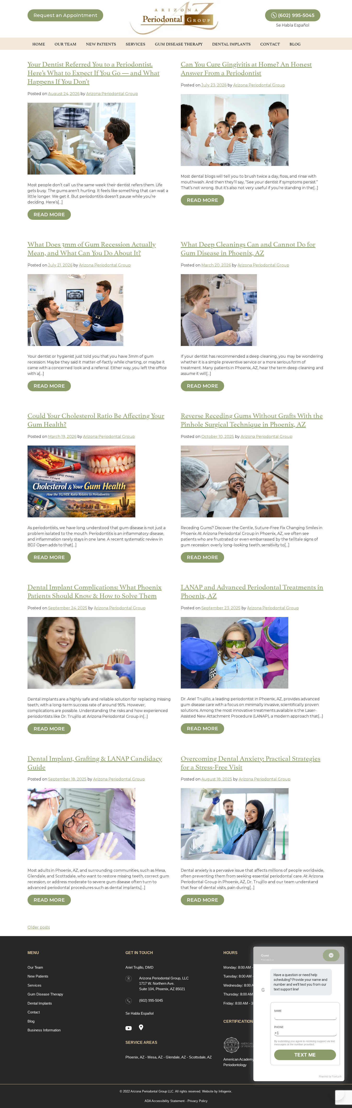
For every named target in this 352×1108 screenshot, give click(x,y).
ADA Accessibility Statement (165, 1101)
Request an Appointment (65, 15)
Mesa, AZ (155, 1057)
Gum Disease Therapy (179, 43)
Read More (49, 214)
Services (135, 43)
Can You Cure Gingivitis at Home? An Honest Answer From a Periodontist (246, 67)
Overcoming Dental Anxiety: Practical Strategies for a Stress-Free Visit (250, 761)
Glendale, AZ (176, 1057)
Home (38, 43)
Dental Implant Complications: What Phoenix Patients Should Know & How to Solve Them (95, 590)
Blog (295, 43)
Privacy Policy (197, 1101)
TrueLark (336, 1076)
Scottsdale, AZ (200, 1057)
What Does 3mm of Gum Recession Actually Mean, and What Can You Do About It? (92, 247)
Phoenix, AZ (134, 1057)
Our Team (65, 43)
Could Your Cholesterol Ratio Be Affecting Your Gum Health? (96, 419)
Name (278, 1010)
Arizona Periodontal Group (112, 93)
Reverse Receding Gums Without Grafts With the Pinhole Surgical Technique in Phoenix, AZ (252, 419)
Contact (270, 43)
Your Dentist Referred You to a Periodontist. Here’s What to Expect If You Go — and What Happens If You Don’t (93, 72)
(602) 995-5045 (296, 15)
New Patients (101, 43)
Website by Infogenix (216, 1091)
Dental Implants (231, 43)
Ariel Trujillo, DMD (139, 967)
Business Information (44, 1030)
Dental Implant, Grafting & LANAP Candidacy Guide (95, 761)
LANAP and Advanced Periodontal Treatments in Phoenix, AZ (252, 590)
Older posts (39, 927)
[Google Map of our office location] (143, 1027)
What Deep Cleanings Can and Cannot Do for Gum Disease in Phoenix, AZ (248, 247)
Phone (279, 1027)
